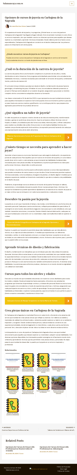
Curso (21, 453)
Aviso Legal (63, 469)
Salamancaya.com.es (13, 3)
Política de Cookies (63, 471)
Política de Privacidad (63, 467)
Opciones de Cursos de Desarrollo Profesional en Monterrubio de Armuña (20, 449)
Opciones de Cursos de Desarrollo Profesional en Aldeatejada (54, 448)
